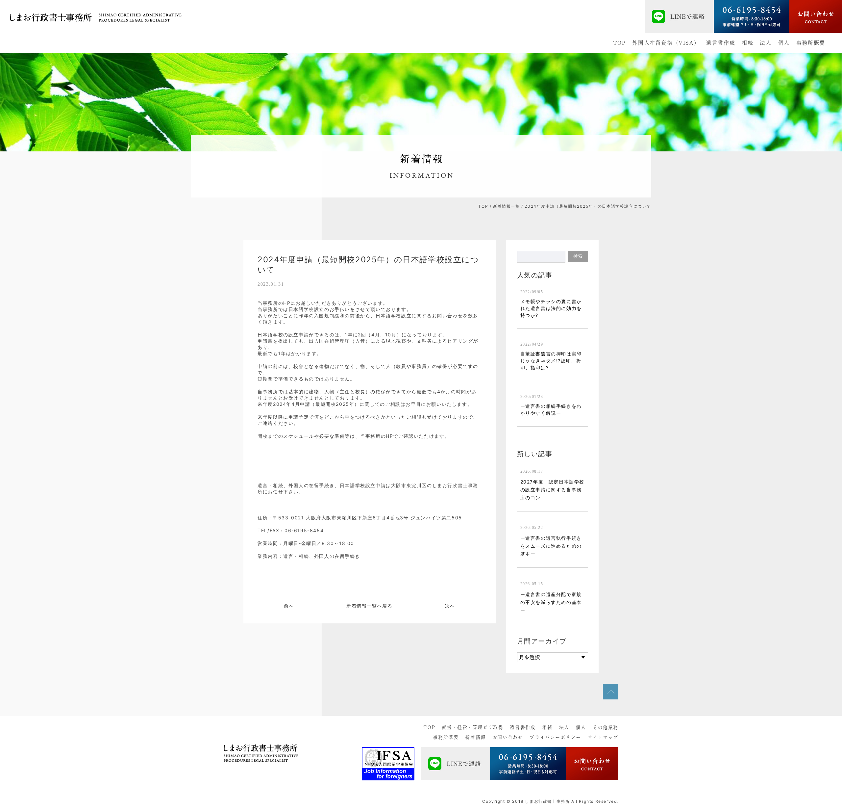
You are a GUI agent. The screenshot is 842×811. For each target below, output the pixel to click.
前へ (289, 606)
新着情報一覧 (506, 206)
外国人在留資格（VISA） (666, 42)
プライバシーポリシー (555, 737)
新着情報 (475, 737)
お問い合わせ (507, 737)
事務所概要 (810, 42)
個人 (784, 42)
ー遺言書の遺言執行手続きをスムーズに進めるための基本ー (551, 546)
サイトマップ (602, 737)
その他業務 (605, 727)
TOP (619, 42)
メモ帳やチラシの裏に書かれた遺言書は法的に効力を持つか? (551, 308)
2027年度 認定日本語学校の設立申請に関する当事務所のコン (552, 489)
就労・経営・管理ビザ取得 (472, 727)
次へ (450, 606)
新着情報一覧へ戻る (369, 606)
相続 (747, 42)
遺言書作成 (720, 42)
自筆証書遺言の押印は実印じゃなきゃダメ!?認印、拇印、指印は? (551, 360)
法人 (765, 42)
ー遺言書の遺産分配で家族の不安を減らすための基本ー (551, 602)
